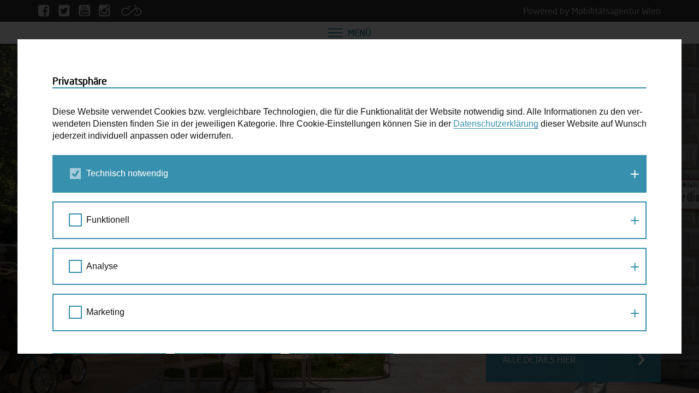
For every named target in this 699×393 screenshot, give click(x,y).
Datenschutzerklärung (495, 123)
